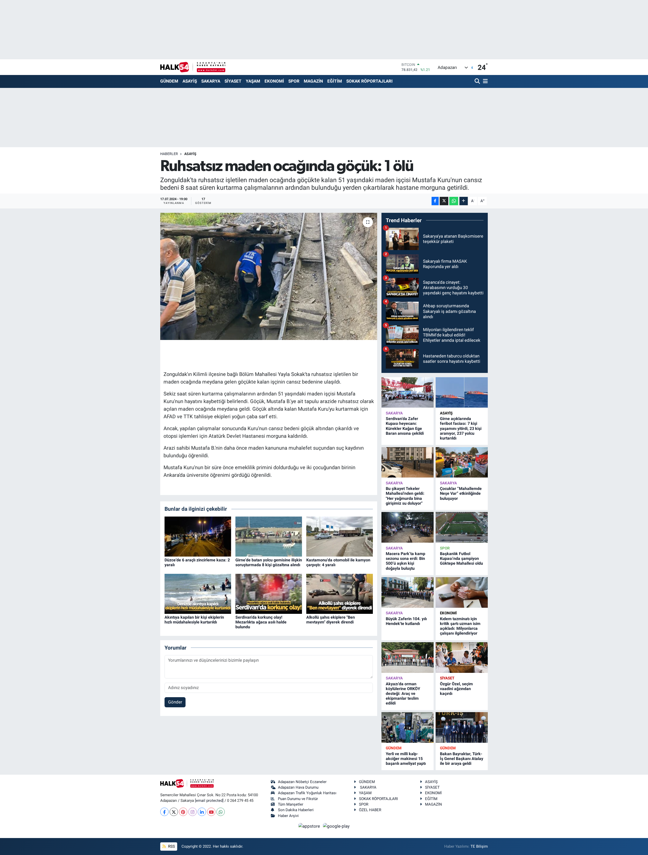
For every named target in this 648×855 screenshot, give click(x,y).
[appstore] (309, 825)
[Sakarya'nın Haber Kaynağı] (192, 67)
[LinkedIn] (202, 812)
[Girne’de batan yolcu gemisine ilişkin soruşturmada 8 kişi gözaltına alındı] (268, 536)
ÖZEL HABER (370, 810)
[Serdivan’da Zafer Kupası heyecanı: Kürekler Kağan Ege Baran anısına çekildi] (407, 392)
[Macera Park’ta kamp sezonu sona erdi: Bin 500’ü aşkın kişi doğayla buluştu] (407, 527)
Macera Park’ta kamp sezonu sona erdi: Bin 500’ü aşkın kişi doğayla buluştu (405, 561)
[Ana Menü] (484, 81)
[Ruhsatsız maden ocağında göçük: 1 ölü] (268, 276)
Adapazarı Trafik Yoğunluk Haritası (307, 793)
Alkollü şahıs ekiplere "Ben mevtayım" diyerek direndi (330, 619)
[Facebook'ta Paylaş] (435, 201)
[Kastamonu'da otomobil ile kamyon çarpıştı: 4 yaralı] (339, 536)
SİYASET (233, 81)
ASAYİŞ (190, 81)
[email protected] (209, 800)
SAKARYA (210, 81)
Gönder (175, 702)
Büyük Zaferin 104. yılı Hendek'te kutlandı (406, 621)
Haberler (169, 154)
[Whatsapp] (220, 812)
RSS (171, 846)
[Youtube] (211, 812)
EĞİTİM (334, 81)
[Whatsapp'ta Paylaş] (453, 201)
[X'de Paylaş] (444, 201)
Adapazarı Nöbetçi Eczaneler (302, 782)
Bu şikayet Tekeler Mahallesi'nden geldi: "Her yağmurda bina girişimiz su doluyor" (405, 496)
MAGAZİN (313, 81)
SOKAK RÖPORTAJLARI (369, 81)
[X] (174, 812)
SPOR (293, 81)
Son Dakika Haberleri (296, 810)
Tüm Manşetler (290, 804)
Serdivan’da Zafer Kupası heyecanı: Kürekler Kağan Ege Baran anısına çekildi (405, 426)
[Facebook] (164, 812)
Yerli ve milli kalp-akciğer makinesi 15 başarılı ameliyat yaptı (406, 758)
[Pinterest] (183, 812)
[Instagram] (192, 812)
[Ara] (478, 81)
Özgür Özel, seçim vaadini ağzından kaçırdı (456, 688)
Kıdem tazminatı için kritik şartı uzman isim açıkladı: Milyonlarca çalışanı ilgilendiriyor (460, 626)
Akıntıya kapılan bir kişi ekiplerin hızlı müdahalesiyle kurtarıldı (194, 619)
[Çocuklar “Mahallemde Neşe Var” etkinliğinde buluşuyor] (462, 462)
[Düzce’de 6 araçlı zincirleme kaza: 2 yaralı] (198, 536)
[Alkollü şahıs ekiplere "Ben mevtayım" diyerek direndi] (339, 593)
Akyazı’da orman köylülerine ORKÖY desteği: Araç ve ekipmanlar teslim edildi (403, 693)
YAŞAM (253, 81)
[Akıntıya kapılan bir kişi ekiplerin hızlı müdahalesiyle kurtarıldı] (198, 593)
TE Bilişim (479, 846)
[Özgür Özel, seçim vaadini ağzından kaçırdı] (462, 657)
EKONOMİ (274, 81)
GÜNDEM (169, 81)
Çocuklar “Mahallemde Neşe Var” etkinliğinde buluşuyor (461, 493)
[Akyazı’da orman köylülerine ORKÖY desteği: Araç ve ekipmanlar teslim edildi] (407, 657)
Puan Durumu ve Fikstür (298, 798)
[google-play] (336, 825)
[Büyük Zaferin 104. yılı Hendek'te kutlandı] (407, 592)
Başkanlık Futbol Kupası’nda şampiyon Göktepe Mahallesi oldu (461, 558)
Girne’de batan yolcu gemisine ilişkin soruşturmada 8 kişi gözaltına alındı (268, 562)
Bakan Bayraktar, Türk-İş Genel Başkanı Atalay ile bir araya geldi (461, 758)
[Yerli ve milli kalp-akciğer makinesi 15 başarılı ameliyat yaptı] (407, 727)
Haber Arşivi (288, 815)
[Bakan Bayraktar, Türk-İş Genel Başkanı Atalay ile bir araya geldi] (462, 727)
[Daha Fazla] (463, 201)
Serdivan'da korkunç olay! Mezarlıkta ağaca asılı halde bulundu (261, 622)
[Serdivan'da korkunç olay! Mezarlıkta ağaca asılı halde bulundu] (268, 593)
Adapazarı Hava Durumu (298, 787)
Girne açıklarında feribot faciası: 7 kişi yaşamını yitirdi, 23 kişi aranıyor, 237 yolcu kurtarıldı (460, 428)
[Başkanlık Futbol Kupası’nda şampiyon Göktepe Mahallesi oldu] (462, 527)
